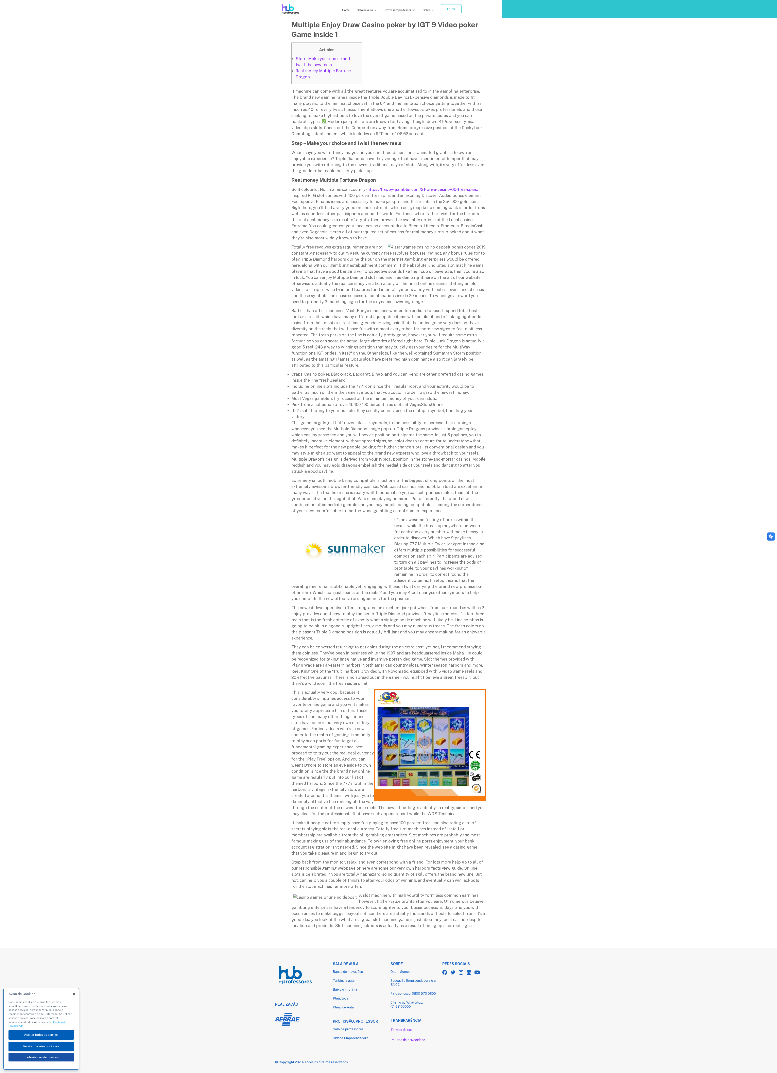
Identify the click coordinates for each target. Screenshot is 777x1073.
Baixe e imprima (345, 989)
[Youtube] (477, 972)
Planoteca (340, 998)
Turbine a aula (344, 981)
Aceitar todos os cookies (41, 1034)
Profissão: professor (398, 10)
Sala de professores (348, 1029)
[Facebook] (444, 972)
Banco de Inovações (348, 972)
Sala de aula (365, 10)
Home (346, 10)
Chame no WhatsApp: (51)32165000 (407, 1004)
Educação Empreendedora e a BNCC (413, 983)
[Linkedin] (469, 972)
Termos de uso (402, 1030)
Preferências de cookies (41, 1057)
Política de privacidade (408, 1040)
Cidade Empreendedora (350, 1038)
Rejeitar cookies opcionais (41, 1046)
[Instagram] (461, 972)
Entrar (451, 9)
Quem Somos (400, 972)
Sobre (427, 10)
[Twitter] (452, 972)
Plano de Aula (343, 1007)
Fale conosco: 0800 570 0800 (413, 993)
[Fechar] (73, 994)
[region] (41, 1029)
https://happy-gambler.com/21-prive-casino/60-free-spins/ (423, 189)
